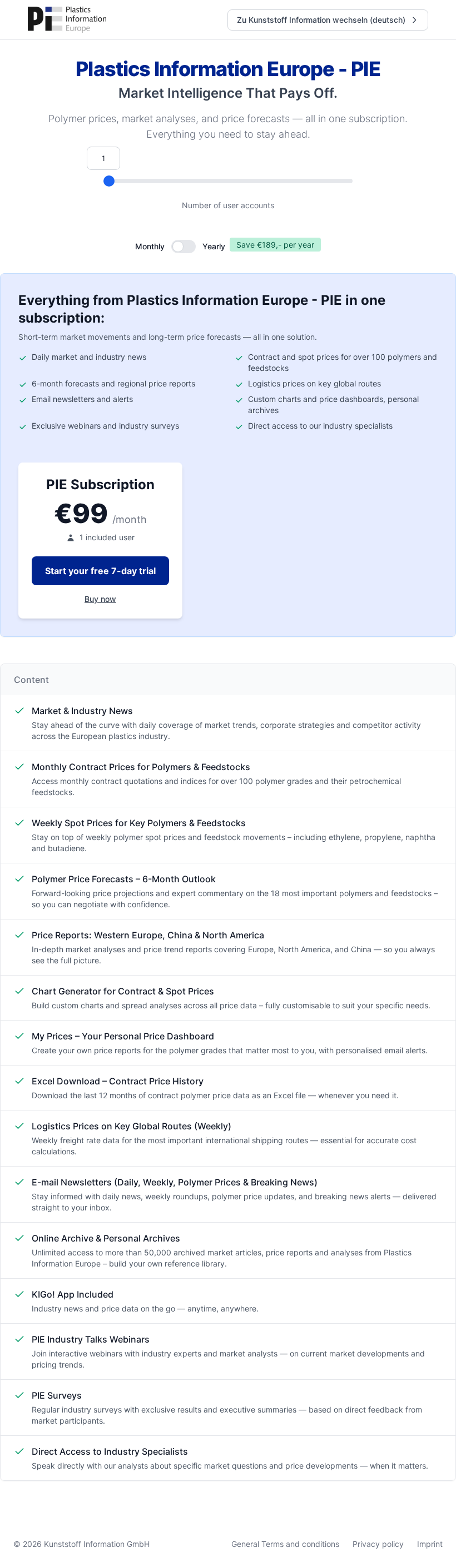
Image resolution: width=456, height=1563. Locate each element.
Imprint (430, 1544)
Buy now (100, 599)
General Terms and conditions (285, 1544)
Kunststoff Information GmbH (97, 1544)
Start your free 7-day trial (100, 570)
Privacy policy (378, 1544)
